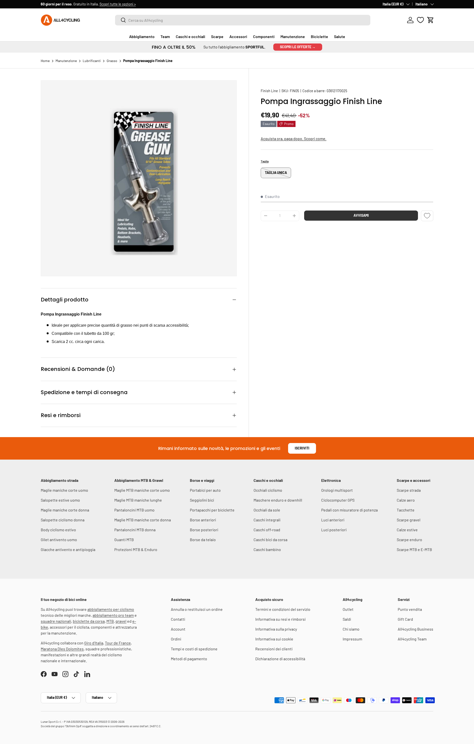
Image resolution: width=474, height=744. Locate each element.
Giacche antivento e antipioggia (68, 549)
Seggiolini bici (202, 500)
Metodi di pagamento (189, 658)
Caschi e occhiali (190, 36)
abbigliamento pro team (113, 615)
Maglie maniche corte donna (65, 510)
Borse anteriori (203, 519)
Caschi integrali (267, 519)
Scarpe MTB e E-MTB (414, 549)
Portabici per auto (205, 490)
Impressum (352, 639)
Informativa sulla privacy (276, 629)
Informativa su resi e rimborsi (280, 619)
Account (178, 629)
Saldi (347, 619)
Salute (339, 36)
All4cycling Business (415, 629)
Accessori (238, 36)
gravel (121, 621)
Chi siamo (351, 629)
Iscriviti (302, 448)
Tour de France (118, 642)
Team (165, 36)
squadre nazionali (56, 621)
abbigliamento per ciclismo (110, 609)
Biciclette (319, 36)
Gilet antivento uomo (59, 539)
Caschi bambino (267, 549)
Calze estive (407, 529)
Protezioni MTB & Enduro (135, 549)
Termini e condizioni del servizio (282, 609)
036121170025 (337, 91)
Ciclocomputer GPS (338, 500)
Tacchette (406, 510)
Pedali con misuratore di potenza (349, 510)
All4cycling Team (412, 639)
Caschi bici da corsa (270, 539)
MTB (110, 621)
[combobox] (242, 20)
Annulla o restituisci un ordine (197, 609)
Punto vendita (410, 609)
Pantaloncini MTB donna (135, 529)
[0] (420, 20)
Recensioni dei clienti (274, 648)
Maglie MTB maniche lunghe (138, 500)
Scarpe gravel (408, 519)
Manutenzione (292, 36)
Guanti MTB (124, 539)
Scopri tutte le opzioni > (117, 4)
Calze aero (406, 500)
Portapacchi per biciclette (212, 510)
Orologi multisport (337, 490)
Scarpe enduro (409, 539)
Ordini (176, 639)
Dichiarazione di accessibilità (280, 658)
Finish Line (269, 91)
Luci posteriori (334, 529)
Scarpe (217, 36)
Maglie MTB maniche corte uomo (142, 490)
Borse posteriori (204, 529)
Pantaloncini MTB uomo (134, 510)
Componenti (264, 36)
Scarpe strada (409, 490)
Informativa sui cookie (274, 639)
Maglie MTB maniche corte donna (142, 519)
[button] (430, 20)
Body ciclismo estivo (58, 529)
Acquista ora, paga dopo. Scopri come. (293, 138)
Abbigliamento (142, 36)
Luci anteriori (332, 519)
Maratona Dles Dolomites (62, 648)
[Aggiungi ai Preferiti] (427, 215)
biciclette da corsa (89, 621)
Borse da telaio (203, 539)
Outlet (348, 609)
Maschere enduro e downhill (278, 500)
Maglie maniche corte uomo (64, 490)
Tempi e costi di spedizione (194, 648)
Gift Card (405, 619)
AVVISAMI (361, 215)
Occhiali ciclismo (268, 490)
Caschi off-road (267, 529)
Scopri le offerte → (298, 47)
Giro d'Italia (93, 642)
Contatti (178, 619)
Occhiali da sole (267, 510)
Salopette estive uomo (60, 500)
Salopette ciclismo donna (62, 519)
